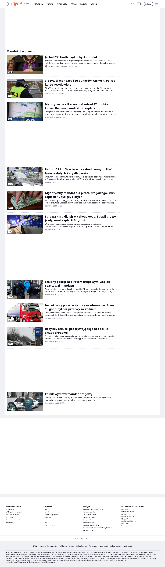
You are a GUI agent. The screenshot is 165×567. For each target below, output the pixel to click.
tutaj (52, 562)
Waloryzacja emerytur (13, 512)
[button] (139, 4)
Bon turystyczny (50, 525)
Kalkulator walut (88, 523)
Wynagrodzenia (88, 530)
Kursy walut (87, 520)
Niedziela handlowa (12, 515)
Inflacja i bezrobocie (90, 515)
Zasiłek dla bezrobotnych (14, 520)
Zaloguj (148, 4)
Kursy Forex (48, 517)
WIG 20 (47, 509)
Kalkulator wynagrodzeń (91, 525)
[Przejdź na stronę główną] (9, 5)
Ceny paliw (9, 517)
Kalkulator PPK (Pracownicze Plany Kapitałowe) (98, 528)
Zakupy (83, 4)
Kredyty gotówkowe (127, 511)
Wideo (94, 4)
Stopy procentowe (89, 517)
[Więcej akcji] (118, 56)
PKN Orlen (9, 523)
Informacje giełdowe (51, 515)
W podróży (62, 4)
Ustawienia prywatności (120, 546)
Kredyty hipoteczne (127, 516)
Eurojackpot (10, 509)
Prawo (50, 4)
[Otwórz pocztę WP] (132, 4)
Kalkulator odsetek (89, 512)
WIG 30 (47, 512)
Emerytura (37, 4)
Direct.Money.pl (126, 526)
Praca (74, 4)
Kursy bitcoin (49, 520)
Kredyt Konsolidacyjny (128, 521)
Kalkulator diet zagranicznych (93, 509)
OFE (46, 523)
